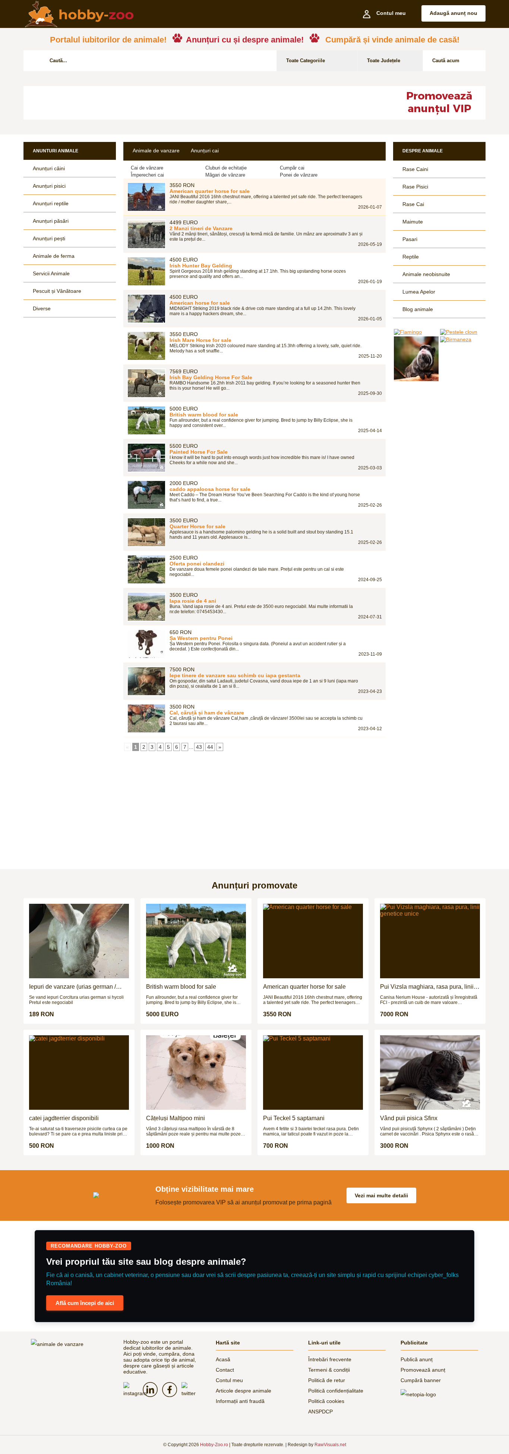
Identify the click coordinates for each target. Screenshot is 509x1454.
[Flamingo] (416, 332)
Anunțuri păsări (51, 221)
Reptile (410, 257)
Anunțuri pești (49, 238)
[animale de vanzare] (69, 1344)
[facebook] (171, 1389)
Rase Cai (413, 204)
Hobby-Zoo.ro (214, 1444)
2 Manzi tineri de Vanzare (201, 228)
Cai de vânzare (147, 168)
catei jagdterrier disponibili (64, 1118)
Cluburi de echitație (226, 168)
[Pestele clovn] (462, 332)
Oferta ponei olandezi (197, 564)
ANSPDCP (320, 1412)
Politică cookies (326, 1401)
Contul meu (229, 1380)
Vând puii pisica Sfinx (408, 1118)
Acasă (223, 1359)
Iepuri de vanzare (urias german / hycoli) (72, 986)
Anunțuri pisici (49, 186)
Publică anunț (417, 1359)
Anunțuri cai (205, 150)
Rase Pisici (415, 187)
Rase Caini (415, 169)
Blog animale (417, 309)
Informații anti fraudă (240, 1401)
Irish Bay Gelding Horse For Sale (211, 377)
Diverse (42, 308)
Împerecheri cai (147, 175)
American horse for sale (200, 303)
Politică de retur (326, 1380)
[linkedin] (152, 1389)
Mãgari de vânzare (225, 175)
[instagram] (133, 1390)
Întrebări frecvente (329, 1359)
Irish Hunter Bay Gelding (201, 266)
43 (199, 747)
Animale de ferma (54, 256)
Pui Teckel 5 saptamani (294, 1118)
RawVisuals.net (330, 1444)
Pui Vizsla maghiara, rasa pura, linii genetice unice (427, 986)
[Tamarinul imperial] (416, 359)
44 (210, 747)
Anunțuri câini (49, 168)
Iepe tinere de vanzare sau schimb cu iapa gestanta (235, 675)
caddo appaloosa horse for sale (210, 489)
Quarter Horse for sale (197, 526)
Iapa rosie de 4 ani (193, 601)
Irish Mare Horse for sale (200, 340)
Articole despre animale (243, 1391)
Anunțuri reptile (51, 203)
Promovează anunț (423, 1370)
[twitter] (191, 1390)
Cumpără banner (421, 1380)
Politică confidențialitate (335, 1391)
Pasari (409, 239)
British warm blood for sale (204, 415)
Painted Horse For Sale (199, 452)
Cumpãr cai (292, 168)
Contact (225, 1370)
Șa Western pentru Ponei (201, 638)
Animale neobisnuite (426, 274)
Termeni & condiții (329, 1370)
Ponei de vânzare (298, 175)
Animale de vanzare (156, 150)
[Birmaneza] (462, 339)
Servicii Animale (51, 273)
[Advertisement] (204, 103)
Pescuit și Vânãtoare (57, 291)
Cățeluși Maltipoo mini (175, 1118)
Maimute (412, 222)
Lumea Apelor (418, 292)
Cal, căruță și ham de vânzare (207, 713)
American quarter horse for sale (210, 191)
